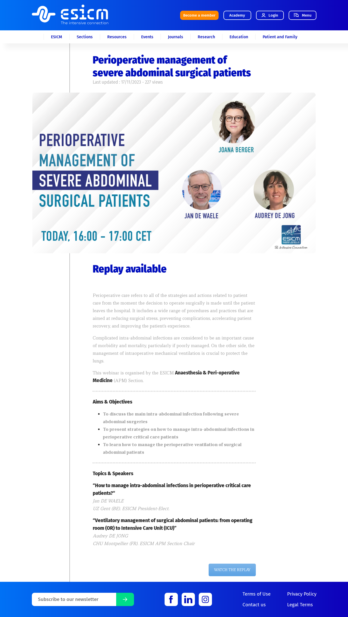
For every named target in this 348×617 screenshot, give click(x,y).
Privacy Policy (301, 594)
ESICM (56, 36)
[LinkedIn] (188, 599)
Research (206, 36)
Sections (85, 36)
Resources (117, 36)
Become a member (199, 15)
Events (147, 36)
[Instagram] (205, 599)
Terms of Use (257, 594)
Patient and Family (280, 36)
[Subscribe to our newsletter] (125, 599)
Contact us (254, 605)
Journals (175, 36)
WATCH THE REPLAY (232, 570)
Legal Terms (300, 605)
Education (239, 36)
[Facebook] (171, 599)
